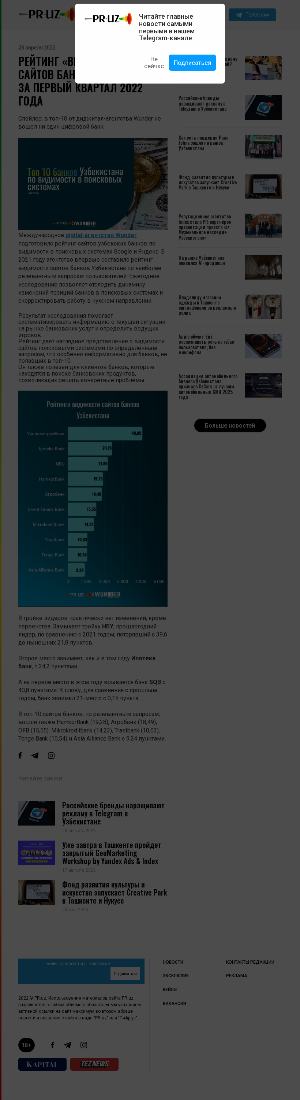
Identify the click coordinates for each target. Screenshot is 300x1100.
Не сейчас (154, 62)
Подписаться (192, 62)
